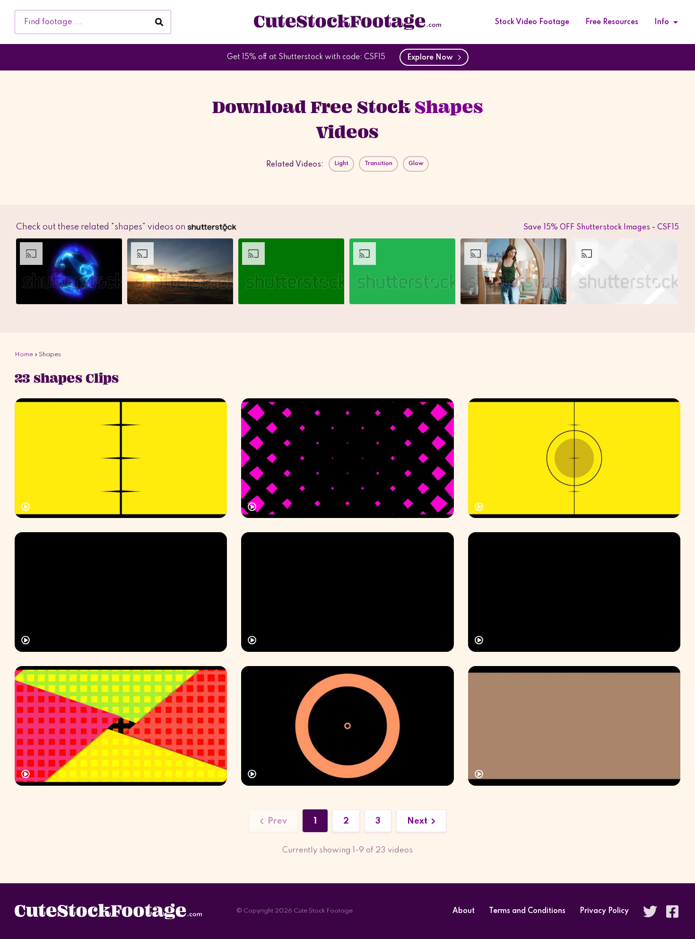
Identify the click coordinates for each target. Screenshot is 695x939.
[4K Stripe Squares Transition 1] (347, 458)
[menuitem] (532, 22)
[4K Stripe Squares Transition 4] (121, 458)
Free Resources (611, 22)
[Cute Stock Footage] (347, 22)
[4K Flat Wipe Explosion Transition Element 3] (347, 726)
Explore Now (432, 57)
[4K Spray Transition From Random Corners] (121, 592)
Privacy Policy (604, 911)
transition (378, 164)
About (463, 911)
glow (415, 164)
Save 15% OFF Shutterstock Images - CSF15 (601, 227)
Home (24, 354)
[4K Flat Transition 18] (574, 726)
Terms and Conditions (527, 911)
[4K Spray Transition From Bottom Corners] (574, 592)
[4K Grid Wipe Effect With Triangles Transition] (121, 726)
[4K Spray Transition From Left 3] (347, 592)
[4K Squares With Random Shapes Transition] (574, 458)
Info (661, 22)
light (341, 164)
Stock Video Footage (532, 22)
